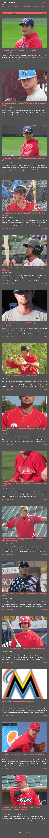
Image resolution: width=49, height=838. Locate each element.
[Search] (43, 2)
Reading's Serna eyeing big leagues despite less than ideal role (23, 159)
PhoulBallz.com (8, 2)
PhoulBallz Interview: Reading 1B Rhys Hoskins (19, 376)
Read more (44, 64)
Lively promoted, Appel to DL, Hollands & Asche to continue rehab (24, 104)
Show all (44, 13)
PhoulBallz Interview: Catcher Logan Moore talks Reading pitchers (23, 214)
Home (3, 6)
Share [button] (3, 64)
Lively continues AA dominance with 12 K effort (19, 323)
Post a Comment (9, 64)
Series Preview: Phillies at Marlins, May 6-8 (18, 701)
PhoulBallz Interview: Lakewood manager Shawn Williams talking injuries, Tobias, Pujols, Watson (23, 808)
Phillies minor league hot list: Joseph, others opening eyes (23, 648)
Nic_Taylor (27, 835)
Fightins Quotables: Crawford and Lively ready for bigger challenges (23, 269)
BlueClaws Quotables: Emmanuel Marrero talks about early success (24, 595)
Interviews (36, 6)
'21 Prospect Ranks (16, 6)
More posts (44, 828)
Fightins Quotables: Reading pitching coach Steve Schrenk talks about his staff (23, 540)
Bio (8, 6)
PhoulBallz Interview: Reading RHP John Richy (19, 50)
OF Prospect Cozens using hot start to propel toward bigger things (24, 430)
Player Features (27, 6)
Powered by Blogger (25, 832)
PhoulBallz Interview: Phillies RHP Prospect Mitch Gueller (23, 754)
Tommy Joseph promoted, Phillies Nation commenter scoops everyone (24, 485)
